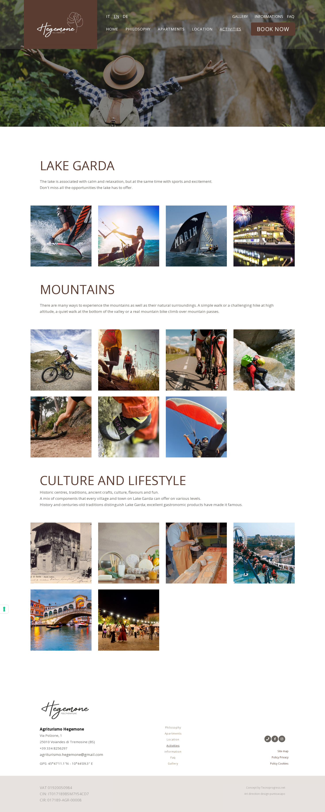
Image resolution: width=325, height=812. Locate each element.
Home (112, 29)
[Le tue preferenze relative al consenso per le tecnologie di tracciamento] (4, 609)
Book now (273, 29)
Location (202, 29)
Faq (290, 16)
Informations (269, 16)
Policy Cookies (279, 763)
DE (125, 16)
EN (116, 16)
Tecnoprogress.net (273, 787)
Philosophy (138, 29)
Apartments (171, 29)
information (173, 751)
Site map (283, 751)
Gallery (240, 16)
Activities (231, 29)
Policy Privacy (280, 757)
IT (108, 16)
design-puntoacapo (272, 793)
